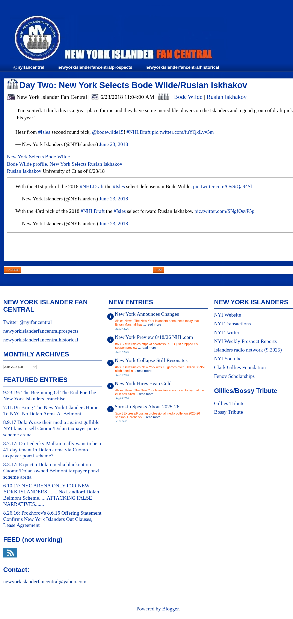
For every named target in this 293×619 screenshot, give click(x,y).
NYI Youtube (228, 358)
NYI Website (227, 315)
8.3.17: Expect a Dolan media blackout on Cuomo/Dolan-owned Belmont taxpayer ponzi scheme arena (51, 471)
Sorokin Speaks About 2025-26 (147, 406)
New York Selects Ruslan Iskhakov (87, 164)
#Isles (44, 132)
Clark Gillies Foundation (240, 367)
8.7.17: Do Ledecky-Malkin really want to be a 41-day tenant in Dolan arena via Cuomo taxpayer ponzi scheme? (52, 450)
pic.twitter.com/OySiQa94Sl (222, 186)
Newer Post (12, 269)
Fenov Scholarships (234, 376)
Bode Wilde (188, 96)
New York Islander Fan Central (158, 6)
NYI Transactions (232, 323)
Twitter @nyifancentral (27, 322)
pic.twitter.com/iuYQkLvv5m (183, 132)
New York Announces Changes (147, 314)
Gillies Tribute (229, 403)
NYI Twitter (226, 332)
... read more (152, 324)
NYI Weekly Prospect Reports (245, 341)
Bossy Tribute (228, 412)
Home (159, 269)
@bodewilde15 (108, 132)
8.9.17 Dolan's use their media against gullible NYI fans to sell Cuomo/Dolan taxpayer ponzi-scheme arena (52, 428)
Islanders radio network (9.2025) (248, 350)
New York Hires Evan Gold (143, 383)
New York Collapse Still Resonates (151, 360)
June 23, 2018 (113, 144)
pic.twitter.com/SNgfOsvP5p (224, 211)
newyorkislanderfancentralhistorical (182, 67)
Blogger (170, 608)
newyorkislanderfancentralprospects (94, 67)
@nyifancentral (28, 67)
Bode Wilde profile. (27, 164)
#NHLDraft (139, 132)
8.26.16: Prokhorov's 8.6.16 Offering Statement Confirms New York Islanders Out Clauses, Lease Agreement (52, 519)
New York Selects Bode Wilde (38, 156)
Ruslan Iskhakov (227, 96)
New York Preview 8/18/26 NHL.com (154, 337)
